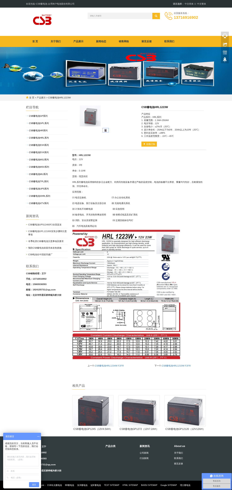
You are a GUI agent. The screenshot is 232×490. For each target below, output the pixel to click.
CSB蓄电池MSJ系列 (39, 159)
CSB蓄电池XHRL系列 (39, 196)
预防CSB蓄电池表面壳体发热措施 (44, 248)
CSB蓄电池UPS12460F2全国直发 (45, 224)
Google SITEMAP (169, 485)
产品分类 (110, 446)
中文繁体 (201, 4)
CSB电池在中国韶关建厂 (40, 254)
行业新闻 (144, 458)
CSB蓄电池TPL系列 (38, 181)
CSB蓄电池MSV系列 (39, 167)
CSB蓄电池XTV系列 (39, 203)
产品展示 (78, 41)
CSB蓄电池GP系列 (38, 116)
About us (179, 446)
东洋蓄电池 (82, 485)
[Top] (225, 61)
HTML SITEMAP (130, 485)
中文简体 (189, 4)
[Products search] (156, 16)
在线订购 (150, 144)
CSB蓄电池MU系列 (38, 174)
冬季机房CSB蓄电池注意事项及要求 (46, 241)
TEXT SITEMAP (111, 485)
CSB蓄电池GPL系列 (39, 123)
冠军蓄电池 (96, 485)
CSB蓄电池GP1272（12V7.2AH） (139, 429)
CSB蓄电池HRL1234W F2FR (109, 365)
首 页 (35, 41)
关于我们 (56, 41)
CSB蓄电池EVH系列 (39, 145)
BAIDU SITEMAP (149, 485)
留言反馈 (147, 41)
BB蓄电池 (69, 485)
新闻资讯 (145, 446)
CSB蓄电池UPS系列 (39, 188)
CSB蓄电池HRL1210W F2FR (176, 365)
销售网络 (124, 41)
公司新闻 (144, 453)
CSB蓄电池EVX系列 (39, 152)
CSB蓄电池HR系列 (38, 130)
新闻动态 (101, 41)
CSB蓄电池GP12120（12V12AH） (185, 429)
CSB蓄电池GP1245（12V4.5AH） (92, 429)
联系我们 (169, 41)
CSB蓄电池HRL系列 (39, 137)
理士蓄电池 (185, 485)
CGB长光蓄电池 (54, 485)
